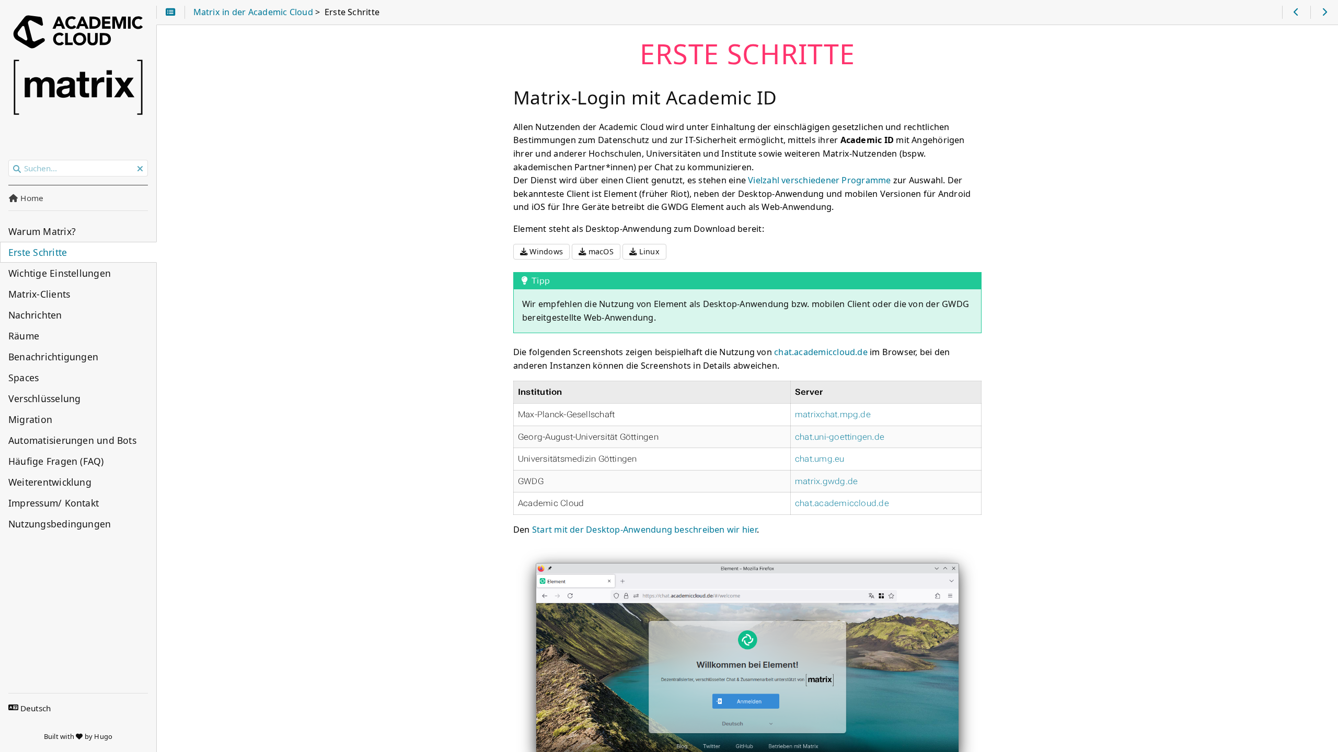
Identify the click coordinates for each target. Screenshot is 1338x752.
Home (30, 198)
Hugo (103, 736)
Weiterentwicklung (49, 482)
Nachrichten (35, 315)
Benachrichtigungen (53, 356)
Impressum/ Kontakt (53, 503)
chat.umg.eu (820, 459)
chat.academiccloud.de (821, 352)
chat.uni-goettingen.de (839, 437)
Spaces (23, 377)
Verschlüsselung (44, 398)
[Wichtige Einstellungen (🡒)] (1324, 12)
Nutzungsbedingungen (59, 524)
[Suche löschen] (140, 168)
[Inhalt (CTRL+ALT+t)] (170, 12)
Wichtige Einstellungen (59, 273)
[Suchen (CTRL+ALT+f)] (17, 168)
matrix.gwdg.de (826, 481)
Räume (23, 336)
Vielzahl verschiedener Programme (819, 180)
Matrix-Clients (39, 294)
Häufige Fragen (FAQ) (56, 461)
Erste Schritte (37, 252)
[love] (79, 736)
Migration (30, 419)
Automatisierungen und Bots (72, 440)
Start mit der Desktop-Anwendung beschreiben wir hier (644, 529)
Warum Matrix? (42, 231)
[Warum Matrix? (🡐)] (1296, 12)
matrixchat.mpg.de (833, 414)
